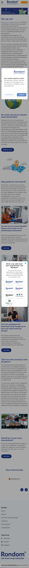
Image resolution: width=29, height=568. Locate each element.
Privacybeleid (9, 94)
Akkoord (21, 94)
